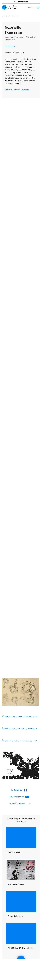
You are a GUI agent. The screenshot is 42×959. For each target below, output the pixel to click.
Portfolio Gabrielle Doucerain (17, 90)
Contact (30, 7)
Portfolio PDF (10, 46)
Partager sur (17, 790)
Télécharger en (19, 796)
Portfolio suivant (17, 803)
